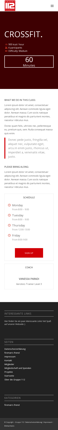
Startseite (9, 375)
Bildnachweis (9, 426)
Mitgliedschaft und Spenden (17, 368)
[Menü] (52, 5)
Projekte (8, 371)
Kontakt (8, 360)
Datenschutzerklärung (15, 348)
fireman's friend (12, 404)
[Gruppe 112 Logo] (24, 5)
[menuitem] (52, 5)
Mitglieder (9, 364)
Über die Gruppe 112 (14, 379)
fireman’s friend (12, 352)
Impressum (9, 356)
